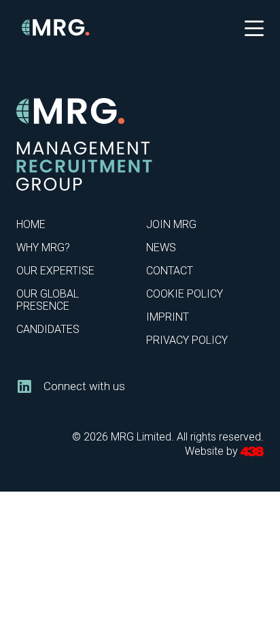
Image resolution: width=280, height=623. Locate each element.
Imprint (167, 316)
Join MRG (171, 224)
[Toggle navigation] (254, 27)
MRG (56, 27)
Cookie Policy (184, 293)
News (161, 247)
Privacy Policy (187, 340)
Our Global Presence (47, 300)
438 (252, 452)
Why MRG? (43, 247)
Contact (169, 270)
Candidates (48, 329)
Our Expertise (55, 270)
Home (31, 224)
